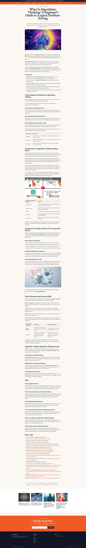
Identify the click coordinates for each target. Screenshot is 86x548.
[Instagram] (70, 3)
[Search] (73, 3)
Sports (44, 3)
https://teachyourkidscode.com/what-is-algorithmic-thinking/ (38, 438)
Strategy (39, 3)
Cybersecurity (27, 3)
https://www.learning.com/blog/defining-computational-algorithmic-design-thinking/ (43, 445)
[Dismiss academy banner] (84, 1)
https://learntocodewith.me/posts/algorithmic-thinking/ (37, 442)
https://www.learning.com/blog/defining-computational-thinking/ (39, 463)
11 (39, 351)
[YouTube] (71, 3)
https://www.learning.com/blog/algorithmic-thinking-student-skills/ (39, 452)
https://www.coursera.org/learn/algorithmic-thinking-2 (49, 477)
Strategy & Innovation (43, 6)
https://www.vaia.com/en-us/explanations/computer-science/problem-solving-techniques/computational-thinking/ (43, 467)
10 (53, 317)
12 (41, 376)
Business (34, 3)
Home (13, 3)
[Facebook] (67, 3)
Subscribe (51, 527)
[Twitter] (68, 3)
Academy (18, 3)
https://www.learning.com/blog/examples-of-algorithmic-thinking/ (39, 448)
